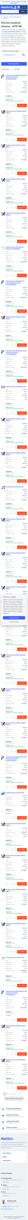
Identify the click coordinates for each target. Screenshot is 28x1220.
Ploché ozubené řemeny (15, 16)
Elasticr (18, 1218)
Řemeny (6, 16)
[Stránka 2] (23, 1094)
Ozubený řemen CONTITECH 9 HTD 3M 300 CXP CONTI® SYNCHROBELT (16, 993)
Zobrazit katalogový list (9, 54)
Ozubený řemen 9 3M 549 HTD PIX (16, 386)
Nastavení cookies (14, 621)
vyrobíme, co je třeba (21, 1129)
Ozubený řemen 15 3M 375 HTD (15, 792)
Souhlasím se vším (14, 617)
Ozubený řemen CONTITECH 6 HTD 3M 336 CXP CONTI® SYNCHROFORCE (16, 352)
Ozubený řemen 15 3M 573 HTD (15, 957)
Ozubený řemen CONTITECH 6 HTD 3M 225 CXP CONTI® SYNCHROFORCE (16, 77)
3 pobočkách (10, 1122)
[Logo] (5, 7)
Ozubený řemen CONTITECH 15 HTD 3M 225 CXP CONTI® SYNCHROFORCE (15, 282)
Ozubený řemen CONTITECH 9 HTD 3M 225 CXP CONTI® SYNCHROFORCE (16, 758)
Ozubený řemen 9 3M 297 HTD (14, 486)
